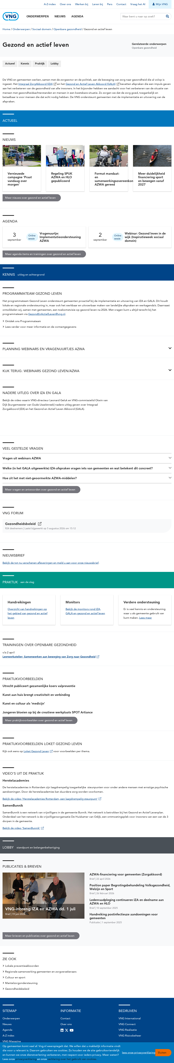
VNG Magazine (12, 1041)
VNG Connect (127, 1024)
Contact (121, 4)
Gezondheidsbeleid (21, 524)
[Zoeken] (167, 16)
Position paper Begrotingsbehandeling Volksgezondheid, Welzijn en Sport (130, 887)
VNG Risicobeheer (130, 1035)
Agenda (77, 16)
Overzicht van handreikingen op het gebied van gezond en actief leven (27, 613)
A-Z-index (50, 4)
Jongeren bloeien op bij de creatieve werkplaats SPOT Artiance (48, 712)
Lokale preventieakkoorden (22, 965)
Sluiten (162, 1052)
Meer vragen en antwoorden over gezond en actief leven (40, 489)
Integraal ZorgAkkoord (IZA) (35, 84)
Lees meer (145, 617)
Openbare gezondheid (68, 29)
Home (6, 29)
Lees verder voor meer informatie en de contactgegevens (40, 326)
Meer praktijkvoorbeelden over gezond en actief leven (38, 720)
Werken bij (81, 4)
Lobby (54, 63)
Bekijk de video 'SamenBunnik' (21, 828)
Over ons (65, 4)
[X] (66, 1030)
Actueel (10, 63)
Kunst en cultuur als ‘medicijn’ (24, 703)
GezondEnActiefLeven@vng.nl (46, 314)
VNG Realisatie (128, 1029)
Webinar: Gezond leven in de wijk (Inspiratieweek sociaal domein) (145, 237)
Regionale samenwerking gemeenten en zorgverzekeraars (40, 971)
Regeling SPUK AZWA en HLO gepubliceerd (61, 177)
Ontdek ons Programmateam (23, 321)
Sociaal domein (41, 29)
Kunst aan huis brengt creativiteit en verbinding (36, 695)
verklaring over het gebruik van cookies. (72, 1059)
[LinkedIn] (62, 1030)
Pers (109, 4)
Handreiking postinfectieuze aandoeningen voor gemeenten (124, 916)
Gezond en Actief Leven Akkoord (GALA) (91, 84)
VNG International (130, 1018)
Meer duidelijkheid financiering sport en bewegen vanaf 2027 (151, 179)
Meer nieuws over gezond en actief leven (30, 197)
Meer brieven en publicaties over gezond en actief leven (39, 935)
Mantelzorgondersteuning (21, 983)
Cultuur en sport (15, 977)
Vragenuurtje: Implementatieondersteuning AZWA (60, 237)
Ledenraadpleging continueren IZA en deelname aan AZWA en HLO (127, 902)
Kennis (25, 63)
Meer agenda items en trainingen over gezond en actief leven (43, 254)
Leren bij (97, 4)
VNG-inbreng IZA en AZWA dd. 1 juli (40, 908)
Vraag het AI (137, 4)
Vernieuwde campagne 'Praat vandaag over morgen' (20, 179)
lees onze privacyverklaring (138, 1052)
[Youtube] (72, 1030)
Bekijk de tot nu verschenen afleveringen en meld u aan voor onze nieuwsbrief (51, 562)
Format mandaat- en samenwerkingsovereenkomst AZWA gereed (116, 179)
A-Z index (8, 1035)
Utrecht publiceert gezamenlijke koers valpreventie (39, 686)
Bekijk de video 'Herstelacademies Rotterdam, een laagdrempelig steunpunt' (50, 798)
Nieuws (60, 16)
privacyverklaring (26, 1059)
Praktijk (40, 63)
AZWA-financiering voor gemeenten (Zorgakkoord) (126, 874)
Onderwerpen (38, 16)
